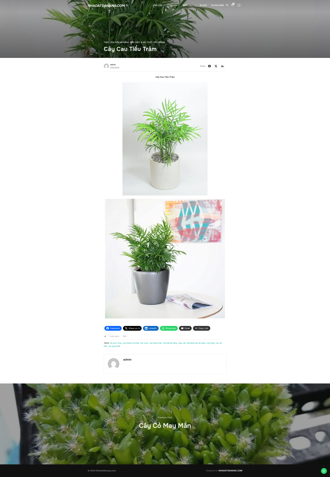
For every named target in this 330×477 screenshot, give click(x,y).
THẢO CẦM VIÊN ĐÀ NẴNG (116, 42)
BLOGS (203, 5)
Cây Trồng (159, 42)
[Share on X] (215, 66)
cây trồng (210, 343)
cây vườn (144, 343)
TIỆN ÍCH (172, 5)
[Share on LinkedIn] (222, 66)
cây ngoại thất (114, 346)
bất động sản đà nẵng (196, 343)
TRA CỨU (157, 5)
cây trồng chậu (155, 343)
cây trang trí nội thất (130, 343)
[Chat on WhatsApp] (324, 471)
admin (113, 64)
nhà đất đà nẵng (170, 343)
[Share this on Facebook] (209, 66)
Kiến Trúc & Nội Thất (141, 42)
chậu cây (182, 343)
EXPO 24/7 (188, 5)
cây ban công (115, 343)
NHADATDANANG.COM (106, 6)
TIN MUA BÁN (217, 5)
